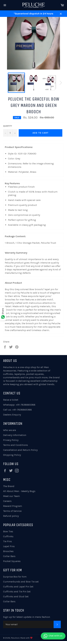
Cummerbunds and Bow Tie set (21, 581)
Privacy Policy (10, 440)
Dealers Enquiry (12, 414)
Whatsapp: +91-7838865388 (19, 404)
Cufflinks (8, 536)
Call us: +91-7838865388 (17, 409)
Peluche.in (9, 367)
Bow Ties (8, 531)
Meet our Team (11, 496)
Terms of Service (12, 510)
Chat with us (55, 635)
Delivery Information (14, 435)
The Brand (8, 486)
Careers (7, 501)
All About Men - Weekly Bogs (19, 491)
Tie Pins (7, 541)
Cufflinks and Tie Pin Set (17, 591)
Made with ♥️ (26, 638)
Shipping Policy (12, 454)
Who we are (9, 430)
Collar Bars (9, 556)
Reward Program (12, 506)
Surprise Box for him (14, 576)
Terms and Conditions (15, 444)
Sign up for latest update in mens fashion (26, 616)
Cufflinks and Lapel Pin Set (18, 586)
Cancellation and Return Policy (20, 449)
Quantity (7, 126)
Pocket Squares (12, 561)
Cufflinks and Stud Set (16, 596)
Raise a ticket (10, 399)
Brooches (8, 551)
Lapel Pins (9, 546)
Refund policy (11, 515)
